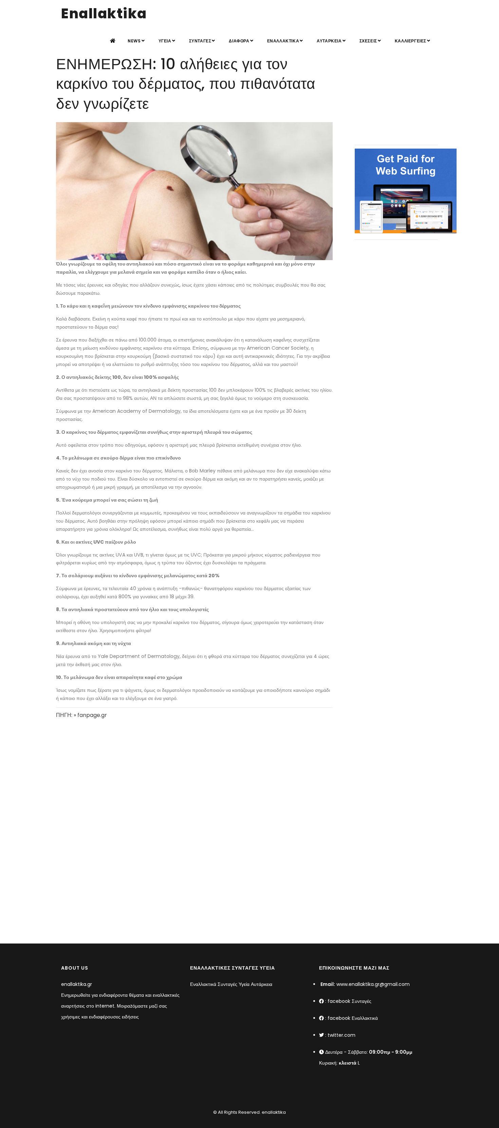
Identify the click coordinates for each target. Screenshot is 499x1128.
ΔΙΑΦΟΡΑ (239, 41)
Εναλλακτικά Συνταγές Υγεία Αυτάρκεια (231, 984)
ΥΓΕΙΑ (165, 41)
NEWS (134, 41)
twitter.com (341, 1035)
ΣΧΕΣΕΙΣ (368, 41)
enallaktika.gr (76, 984)
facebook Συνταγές (349, 1001)
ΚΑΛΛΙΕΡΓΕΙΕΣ (410, 41)
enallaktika (273, 1112)
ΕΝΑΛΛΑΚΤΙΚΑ (283, 41)
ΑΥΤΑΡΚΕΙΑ (329, 41)
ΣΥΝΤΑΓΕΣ (200, 41)
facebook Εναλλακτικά (353, 1018)
